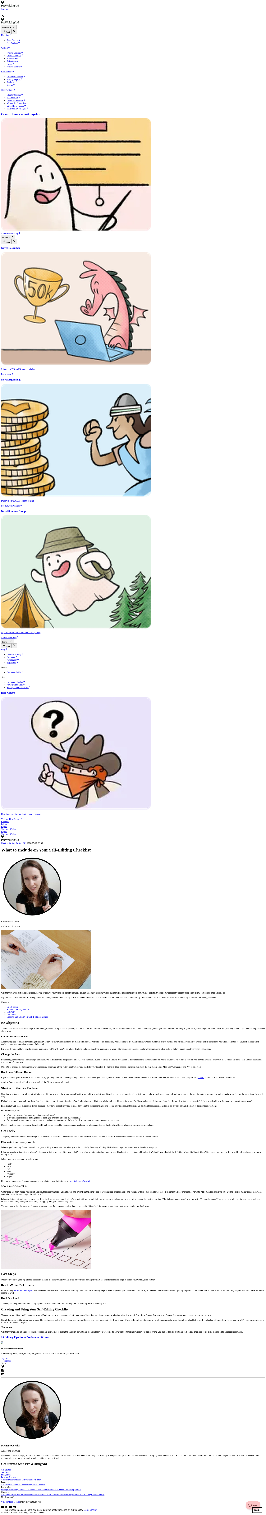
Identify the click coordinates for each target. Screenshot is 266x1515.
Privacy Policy (72, 1494)
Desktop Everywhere (10, 1477)
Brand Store (46, 1494)
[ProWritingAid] (133, 4)
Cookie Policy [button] (90, 1510)
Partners (29, 1494)
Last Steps (11, 1014)
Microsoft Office (20, 1480)
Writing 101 (21, 843)
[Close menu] (14, 31)
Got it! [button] (257, 1510)
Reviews (5, 821)
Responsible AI (54, 1489)
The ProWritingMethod (71, 1489)
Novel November (39, 1489)
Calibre (201, 1077)
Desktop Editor (34, 1480)
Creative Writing (8, 843)
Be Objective (12, 1007)
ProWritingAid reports (23, 1290)
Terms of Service (58, 1494)
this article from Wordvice (80, 1181)
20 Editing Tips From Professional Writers (25, 1337)
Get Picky (11, 1012)
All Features (6, 1484)
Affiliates (37, 1494)
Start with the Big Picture (18, 1009)
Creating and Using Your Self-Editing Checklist (27, 1017)
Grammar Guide (25, 1489)
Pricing (4, 824)
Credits (10, 1489)
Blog (16, 1489)
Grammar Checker (20, 1484)
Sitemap (100, 1494)
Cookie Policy (85, 1494)
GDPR (94, 1494)
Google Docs (7, 1480)
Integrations (6, 1475)
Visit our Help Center (10, 1502)
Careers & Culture (18, 1494)
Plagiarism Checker (36, 1484)
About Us (5, 1494)
